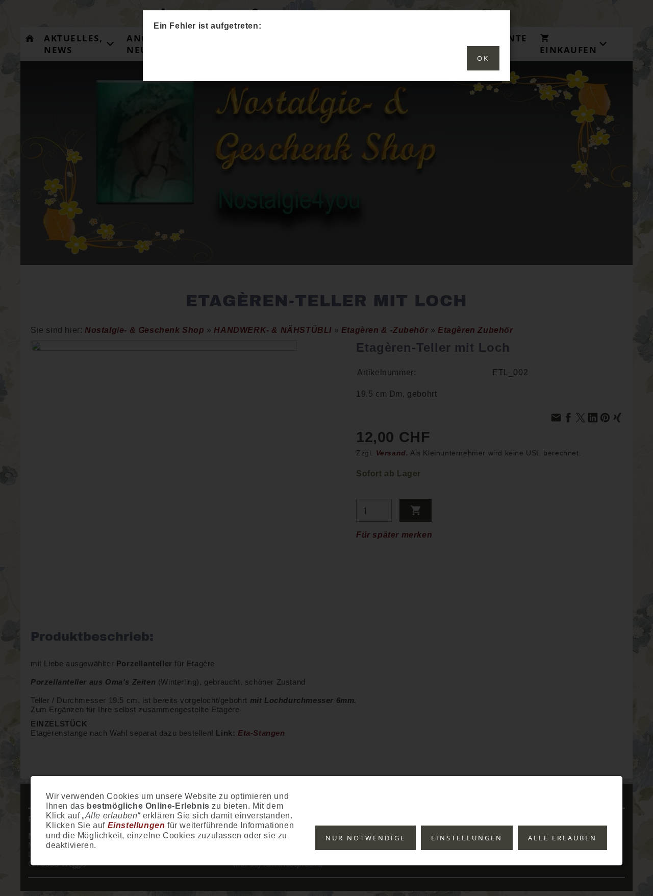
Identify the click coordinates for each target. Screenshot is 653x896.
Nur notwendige (365, 837)
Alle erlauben (562, 837)
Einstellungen (467, 837)
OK (483, 58)
